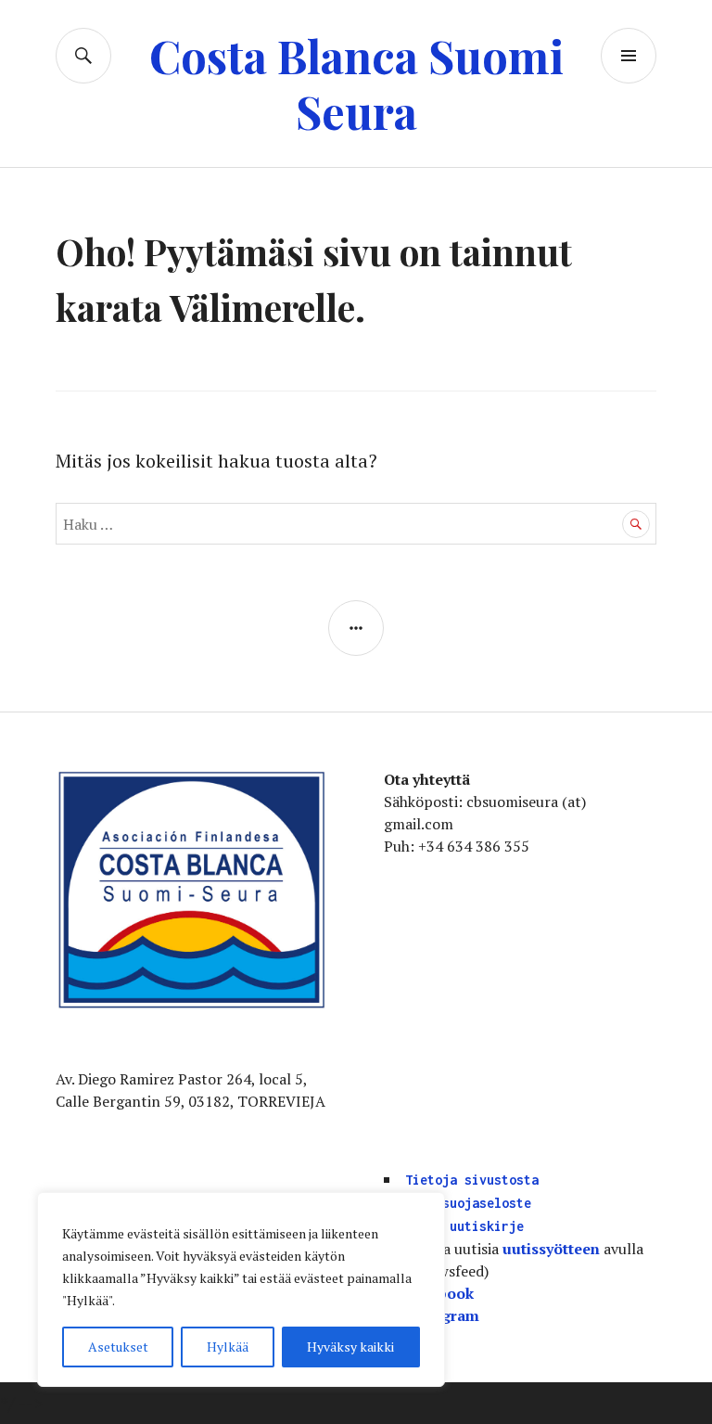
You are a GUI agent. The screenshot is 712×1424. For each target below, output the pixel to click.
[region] (241, 1289)
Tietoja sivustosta (472, 1179)
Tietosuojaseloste (468, 1203)
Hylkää (227, 1346)
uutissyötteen (551, 1248)
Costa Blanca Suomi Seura (356, 83)
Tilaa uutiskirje (464, 1226)
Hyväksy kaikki (350, 1346)
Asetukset (118, 1346)
